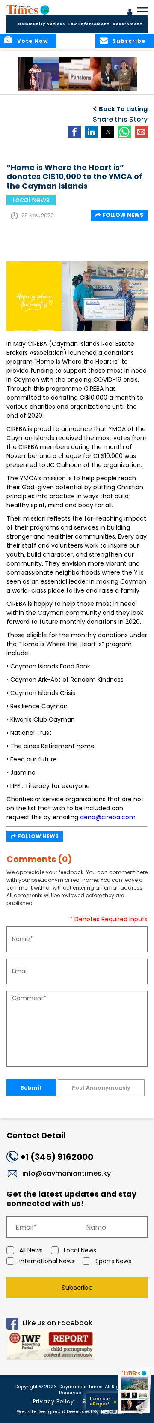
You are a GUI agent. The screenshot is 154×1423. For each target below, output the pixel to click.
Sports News (113, 1261)
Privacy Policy (53, 1401)
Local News (80, 1250)
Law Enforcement (88, 24)
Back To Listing (123, 109)
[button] (40, 74)
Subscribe (77, 1287)
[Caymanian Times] (27, 9)
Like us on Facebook (57, 1323)
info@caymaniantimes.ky (66, 1173)
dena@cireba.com (108, 817)
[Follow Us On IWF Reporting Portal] (77, 1346)
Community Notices (41, 24)
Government (127, 24)
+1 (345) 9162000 (56, 1157)
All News (31, 1250)
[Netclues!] (112, 1411)
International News (46, 1261)
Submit (31, 1087)
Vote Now (32, 41)
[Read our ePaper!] (135, 1413)
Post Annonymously (101, 1087)
